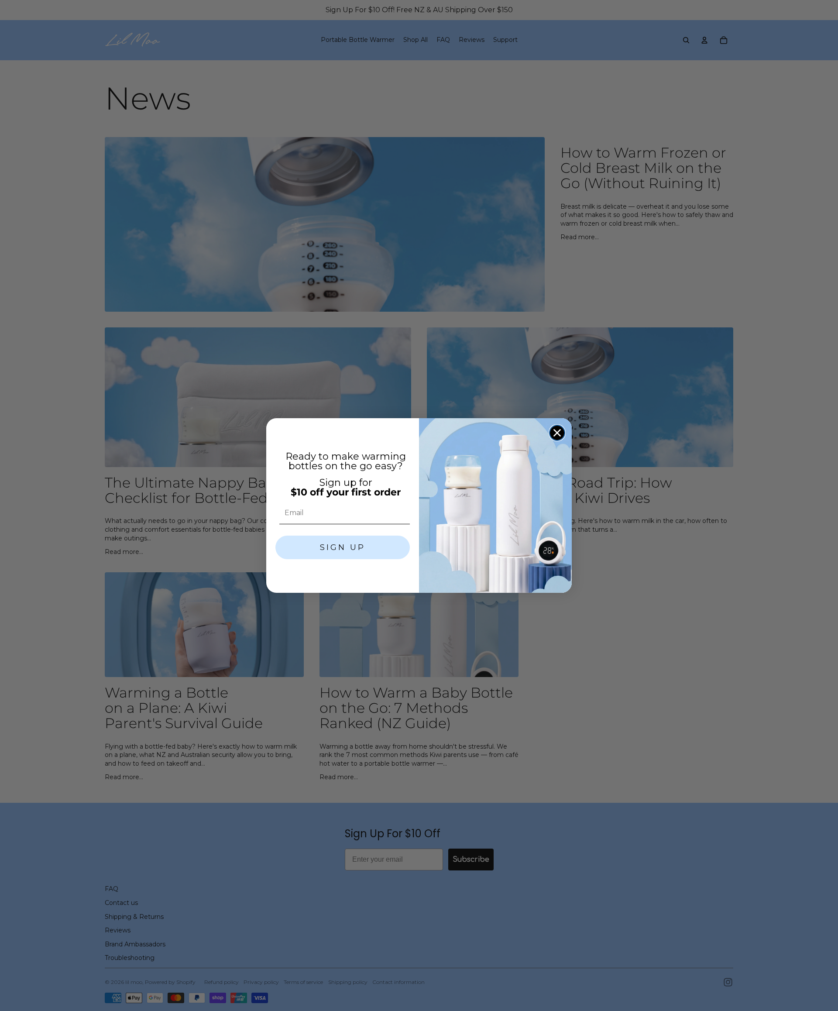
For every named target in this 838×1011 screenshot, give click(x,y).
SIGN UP (342, 547)
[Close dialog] (557, 432)
